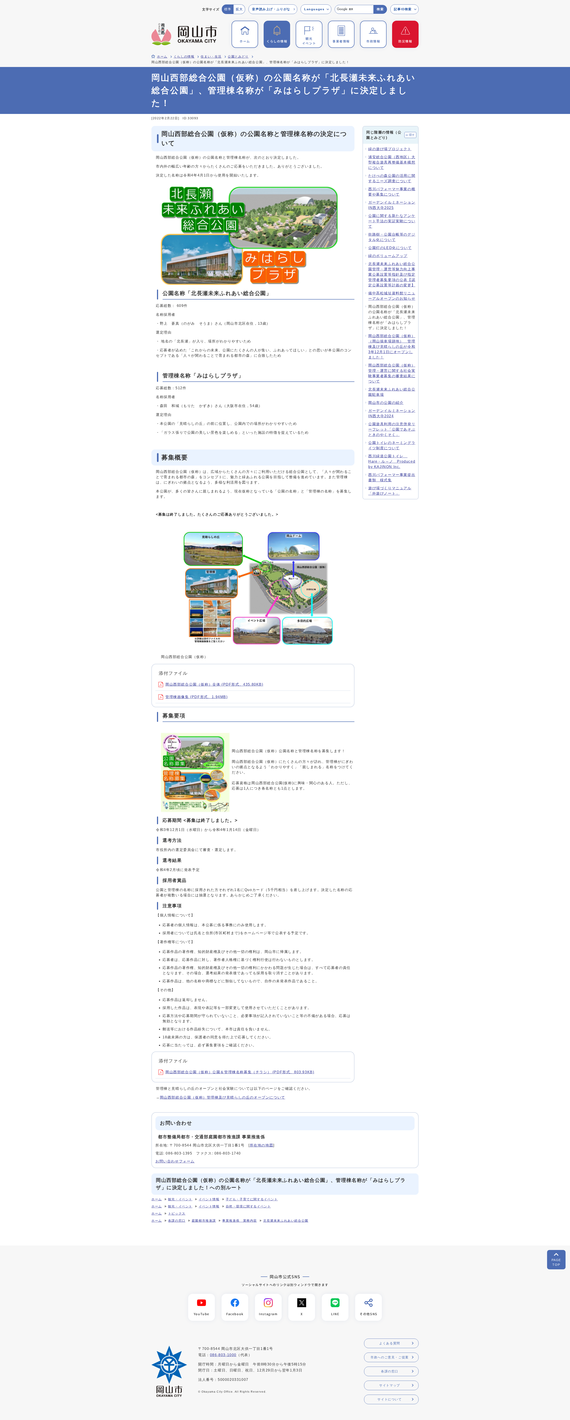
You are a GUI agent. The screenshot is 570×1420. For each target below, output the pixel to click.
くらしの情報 (184, 56)
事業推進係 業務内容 (239, 1220)
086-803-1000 (223, 1355)
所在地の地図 (261, 1145)
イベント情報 (209, 1199)
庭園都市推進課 (204, 1220)
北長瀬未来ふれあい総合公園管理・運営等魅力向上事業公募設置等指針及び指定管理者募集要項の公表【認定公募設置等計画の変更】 (391, 274)
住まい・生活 (211, 56)
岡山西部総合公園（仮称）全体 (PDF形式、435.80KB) (214, 684)
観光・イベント (180, 1199)
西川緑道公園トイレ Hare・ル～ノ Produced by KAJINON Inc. (391, 461)
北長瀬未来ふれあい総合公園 (285, 1220)
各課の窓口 (176, 1220)
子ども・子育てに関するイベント (252, 1199)
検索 (380, 9)
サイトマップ (389, 1385)
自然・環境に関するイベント (248, 1206)
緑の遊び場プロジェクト (389, 149)
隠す (412, 135)
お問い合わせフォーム (175, 1161)
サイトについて (389, 1399)
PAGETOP (556, 1262)
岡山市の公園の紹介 (385, 403)
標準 (227, 9)
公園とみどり (238, 56)
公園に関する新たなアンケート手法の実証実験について (391, 221)
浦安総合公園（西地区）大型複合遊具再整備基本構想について (391, 162)
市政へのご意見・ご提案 (389, 1357)
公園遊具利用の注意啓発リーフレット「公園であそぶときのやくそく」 (391, 429)
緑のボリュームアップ (387, 256)
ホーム (162, 56)
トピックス (176, 1213)
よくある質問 (389, 1343)
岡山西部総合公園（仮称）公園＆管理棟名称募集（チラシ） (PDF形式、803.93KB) (239, 1072)
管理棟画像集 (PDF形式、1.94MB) (196, 697)
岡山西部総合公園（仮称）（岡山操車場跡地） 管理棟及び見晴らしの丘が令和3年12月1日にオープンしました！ (391, 346)
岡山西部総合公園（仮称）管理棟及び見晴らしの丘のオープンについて (222, 1097)
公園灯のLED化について (390, 248)
